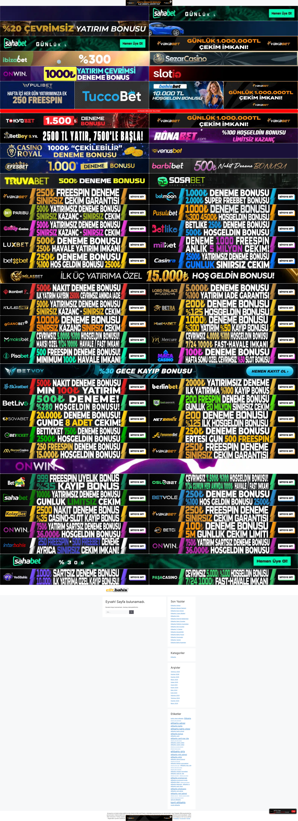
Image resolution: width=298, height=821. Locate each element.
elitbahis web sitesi (177, 786)
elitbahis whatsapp (178, 789)
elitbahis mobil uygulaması (176, 769)
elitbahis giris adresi (179, 754)
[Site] (74, 196)
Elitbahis (173, 657)
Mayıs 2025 (174, 679)
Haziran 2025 (175, 677)
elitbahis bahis (176, 726)
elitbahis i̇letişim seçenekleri (179, 763)
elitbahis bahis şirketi (177, 731)
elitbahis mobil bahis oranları (176, 767)
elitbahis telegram (176, 784)
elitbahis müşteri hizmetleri (179, 771)
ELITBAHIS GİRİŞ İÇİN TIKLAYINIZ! (149, 111)
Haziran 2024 (175, 701)
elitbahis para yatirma (184, 775)
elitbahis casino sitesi (177, 742)
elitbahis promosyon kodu (179, 780)
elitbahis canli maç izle (180, 738)
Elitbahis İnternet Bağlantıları (180, 619)
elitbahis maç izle (185, 765)
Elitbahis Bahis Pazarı (177, 634)
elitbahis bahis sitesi (180, 729)
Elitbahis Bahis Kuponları (178, 642)
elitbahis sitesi (175, 782)
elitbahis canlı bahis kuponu (176, 740)
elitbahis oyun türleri (175, 775)
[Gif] (149, 276)
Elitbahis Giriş (175, 616)
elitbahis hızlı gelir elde (175, 761)
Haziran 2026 (175, 674)
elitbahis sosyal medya (185, 782)
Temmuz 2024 (175, 698)
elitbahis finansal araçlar (175, 748)
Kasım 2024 (174, 687)
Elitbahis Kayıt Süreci (177, 611)
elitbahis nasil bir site (177, 773)
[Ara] (131, 612)
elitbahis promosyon (179, 778)
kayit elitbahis (178, 802)
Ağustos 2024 (175, 695)
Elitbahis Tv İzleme (176, 629)
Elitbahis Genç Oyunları (178, 621)
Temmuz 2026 (175, 671)
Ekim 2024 (174, 690)
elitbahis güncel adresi (178, 759)
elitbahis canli (175, 736)
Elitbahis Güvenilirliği (177, 632)
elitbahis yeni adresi (179, 793)
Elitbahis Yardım (176, 640)
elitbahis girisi (176, 757)
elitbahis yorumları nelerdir (184, 795)
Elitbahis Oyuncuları (177, 637)
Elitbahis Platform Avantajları (180, 624)
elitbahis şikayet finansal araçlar (177, 797)
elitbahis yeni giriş (174, 795)
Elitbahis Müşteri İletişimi (178, 608)
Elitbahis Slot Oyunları (177, 626)
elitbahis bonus (177, 734)
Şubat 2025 (174, 682)
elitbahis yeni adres (177, 791)
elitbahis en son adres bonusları (177, 746)
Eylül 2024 (174, 693)
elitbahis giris (178, 751)
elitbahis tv (186, 784)
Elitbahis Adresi (175, 605)
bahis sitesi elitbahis (177, 718)
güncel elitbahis (176, 799)
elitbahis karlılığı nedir (175, 765)
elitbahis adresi (178, 723)
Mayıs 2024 (174, 703)
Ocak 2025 (174, 685)
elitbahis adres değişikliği (176, 720)
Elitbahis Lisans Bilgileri (178, 613)
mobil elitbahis (175, 805)
